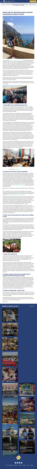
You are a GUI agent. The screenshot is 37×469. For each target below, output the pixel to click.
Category (32, 306)
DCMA (32, 465)
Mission (20, 465)
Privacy (24, 465)
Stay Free (16, 465)
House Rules (11, 465)
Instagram (17, 462)
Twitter (21, 462)
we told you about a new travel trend (16, 60)
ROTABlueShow (17, 169)
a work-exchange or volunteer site (18, 185)
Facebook (15, 462)
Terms (28, 465)
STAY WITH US (33, 1)
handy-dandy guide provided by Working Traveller (16, 194)
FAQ (6, 465)
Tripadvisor (19, 462)
